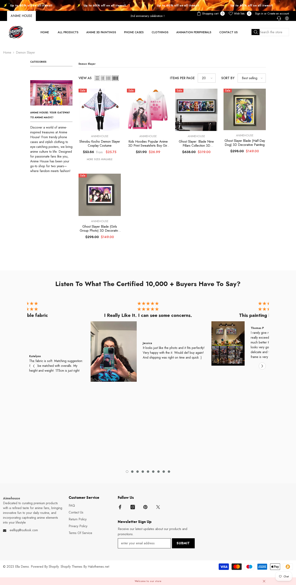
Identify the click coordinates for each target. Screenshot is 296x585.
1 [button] (127, 471)
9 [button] (169, 471)
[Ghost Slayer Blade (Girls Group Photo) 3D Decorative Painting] (100, 195)
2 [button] (132, 471)
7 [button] (158, 471)
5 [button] (148, 471)
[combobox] (270, 32)
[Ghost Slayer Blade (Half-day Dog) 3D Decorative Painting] (245, 109)
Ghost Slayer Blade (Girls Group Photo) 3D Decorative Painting (100, 229)
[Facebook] (120, 507)
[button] (97, 78)
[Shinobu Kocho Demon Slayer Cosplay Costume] (100, 110)
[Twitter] (158, 507)
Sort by (228, 78)
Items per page (182, 78)
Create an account (278, 13)
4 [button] (143, 471)
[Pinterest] (145, 507)
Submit (183, 543)
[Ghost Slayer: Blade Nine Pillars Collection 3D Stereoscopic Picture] (196, 110)
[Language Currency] (287, 18)
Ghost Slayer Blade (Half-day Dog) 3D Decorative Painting (245, 143)
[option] (148, 342)
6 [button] (153, 471)
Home (7, 52)
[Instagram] (133, 507)
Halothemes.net (98, 566)
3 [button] (137, 471)
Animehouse (99, 136)
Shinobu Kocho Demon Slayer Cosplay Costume (99, 144)
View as (85, 78)
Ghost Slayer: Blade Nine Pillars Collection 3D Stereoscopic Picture (196, 144)
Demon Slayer (25, 52)
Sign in (259, 13)
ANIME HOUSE (21, 15)
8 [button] (163, 471)
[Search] (270, 32)
